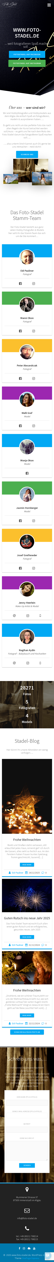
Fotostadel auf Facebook (27, 54)
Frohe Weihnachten (27, 839)
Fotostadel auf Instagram (27, 63)
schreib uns (27, 154)
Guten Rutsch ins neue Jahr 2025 (27, 918)
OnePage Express (30, 1258)
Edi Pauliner (17, 872)
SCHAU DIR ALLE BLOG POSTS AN (27, 1032)
